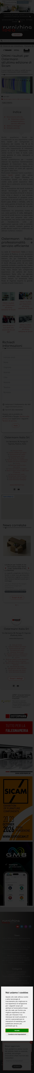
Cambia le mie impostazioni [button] (17, 1034)
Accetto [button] (17, 1030)
